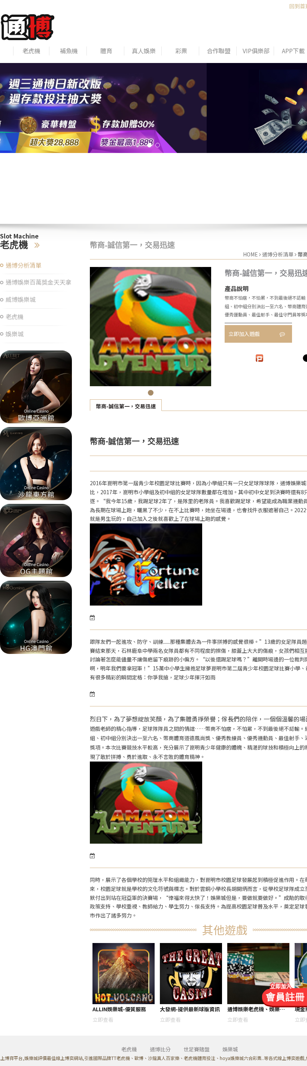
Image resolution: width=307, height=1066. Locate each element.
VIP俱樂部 (256, 50)
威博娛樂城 (21, 299)
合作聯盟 (219, 50)
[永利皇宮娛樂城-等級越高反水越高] (36, 387)
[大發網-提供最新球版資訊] (191, 973)
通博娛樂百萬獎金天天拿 (39, 282)
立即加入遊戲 (244, 333)
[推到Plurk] (259, 358)
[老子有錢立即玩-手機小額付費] (36, 540)
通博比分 (160, 1049)
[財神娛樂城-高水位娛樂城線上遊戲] (153, 108)
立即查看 (102, 1019)
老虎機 (31, 50)
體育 (106, 50)
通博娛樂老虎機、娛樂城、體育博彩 (253, 1010)
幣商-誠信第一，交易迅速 (126, 406)
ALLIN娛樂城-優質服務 (119, 1009)
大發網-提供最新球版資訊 (190, 1009)
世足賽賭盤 (196, 1049)
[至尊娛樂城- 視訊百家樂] (36, 463)
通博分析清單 (24, 265)
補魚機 (69, 50)
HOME (250, 254)
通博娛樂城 (293, 483)
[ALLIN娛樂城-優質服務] (27, 26)
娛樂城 (15, 334)
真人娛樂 (144, 50)
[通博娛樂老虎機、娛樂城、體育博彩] (258, 973)
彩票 (181, 50)
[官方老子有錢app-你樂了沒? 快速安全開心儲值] (36, 617)
